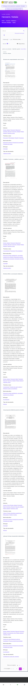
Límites (20, 387)
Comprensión (6, 387)
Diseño (16, 137)
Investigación (6, 399)
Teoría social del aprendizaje (15, 641)
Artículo (5, 404)
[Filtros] (4, 35)
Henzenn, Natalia (16, 131)
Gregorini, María (14, 379)
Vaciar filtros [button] (23, 49)
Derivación (5, 137)
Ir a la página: (7, 668)
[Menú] (25, 2)
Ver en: (4, 43)
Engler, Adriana (6, 130)
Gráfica (11, 514)
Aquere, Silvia (6, 505)
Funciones (21, 137)
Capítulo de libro (7, 153)
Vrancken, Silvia (11, 133)
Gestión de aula (14, 387)
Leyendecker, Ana (11, 633)
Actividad (5, 148)
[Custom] (3, 685)
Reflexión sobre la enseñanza (10, 388)
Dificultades (11, 137)
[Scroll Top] (25, 685)
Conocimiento (6, 250)
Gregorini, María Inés (15, 130)
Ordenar (5, 39)
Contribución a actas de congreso (11, 656)
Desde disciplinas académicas (14, 513)
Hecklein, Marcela (7, 131)
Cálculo (5, 513)
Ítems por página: (11, 665)
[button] (16, 668)
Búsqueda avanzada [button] (19, 33)
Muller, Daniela (19, 380)
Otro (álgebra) (19, 250)
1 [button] (20, 668)
